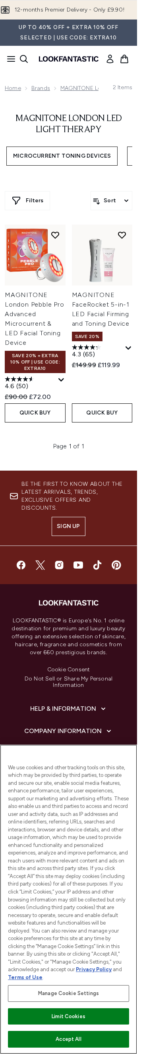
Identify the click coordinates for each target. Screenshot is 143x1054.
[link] (110, 59)
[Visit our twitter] (40, 565)
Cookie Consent (68, 670)
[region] (68, 899)
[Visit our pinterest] (116, 565)
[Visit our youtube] (78, 565)
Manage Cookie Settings (68, 993)
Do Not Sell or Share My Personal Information (68, 682)
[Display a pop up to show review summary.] (61, 380)
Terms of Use (25, 977)
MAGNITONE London (87, 88)
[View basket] (124, 59)
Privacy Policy (94, 969)
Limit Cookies (68, 1016)
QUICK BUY (35, 412)
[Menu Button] (8, 59)
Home (13, 88)
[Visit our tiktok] (97, 565)
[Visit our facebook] (21, 565)
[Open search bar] (23, 59)
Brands (40, 88)
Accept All (68, 1039)
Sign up (68, 526)
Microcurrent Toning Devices (62, 156)
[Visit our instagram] (59, 565)
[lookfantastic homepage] (69, 59)
